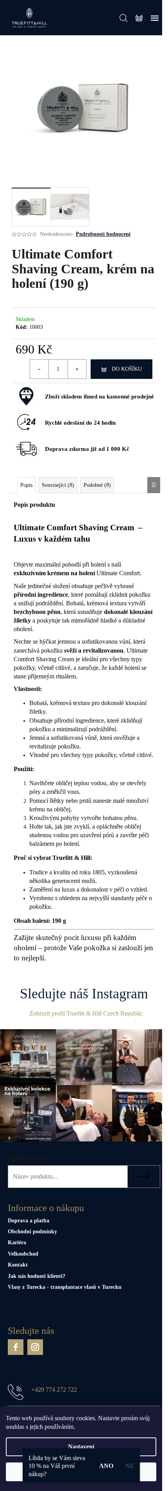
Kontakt (18, 1265)
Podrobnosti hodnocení (103, 234)
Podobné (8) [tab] (97, 485)
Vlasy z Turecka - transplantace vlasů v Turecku (65, 1287)
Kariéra (17, 1242)
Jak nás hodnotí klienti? (36, 1276)
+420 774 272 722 (54, 1389)
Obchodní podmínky (32, 1231)
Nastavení (81, 1446)
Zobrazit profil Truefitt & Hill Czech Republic (86, 1013)
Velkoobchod (23, 1254)
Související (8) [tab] (58, 485)
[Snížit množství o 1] (39, 369)
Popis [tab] (26, 485)
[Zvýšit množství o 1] (77, 369)
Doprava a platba (28, 1221)
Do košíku (127, 369)
